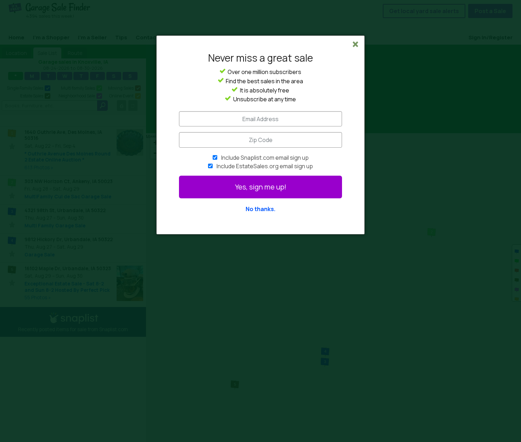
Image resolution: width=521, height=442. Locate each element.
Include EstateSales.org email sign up (265, 166)
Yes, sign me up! (260, 187)
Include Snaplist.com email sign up (265, 158)
